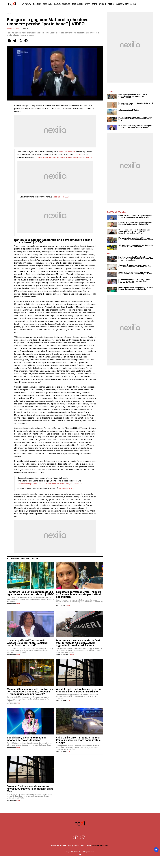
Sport (87, 4)
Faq (134, 4)
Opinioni (102, 4)
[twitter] (14, 42)
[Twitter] (81, 836)
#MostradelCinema (61, 157)
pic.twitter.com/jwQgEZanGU (69, 483)
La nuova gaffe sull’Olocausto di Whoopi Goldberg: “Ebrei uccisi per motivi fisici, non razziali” (27, 643)
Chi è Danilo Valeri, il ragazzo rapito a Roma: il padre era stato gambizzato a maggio (78, 740)
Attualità (26, 4)
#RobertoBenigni (24, 483)
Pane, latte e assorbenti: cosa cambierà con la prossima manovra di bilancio (135, 216)
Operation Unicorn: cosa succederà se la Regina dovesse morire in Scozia (135, 288)
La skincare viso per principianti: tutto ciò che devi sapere (135, 103)
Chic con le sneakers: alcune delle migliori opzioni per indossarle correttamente (132, 96)
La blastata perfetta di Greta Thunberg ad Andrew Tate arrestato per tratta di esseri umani (78, 594)
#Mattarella (78, 154)
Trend (111, 4)
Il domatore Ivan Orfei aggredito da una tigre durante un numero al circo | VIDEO (30, 593)
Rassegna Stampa (124, 4)
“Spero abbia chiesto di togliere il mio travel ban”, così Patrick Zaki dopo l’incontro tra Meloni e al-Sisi (134, 231)
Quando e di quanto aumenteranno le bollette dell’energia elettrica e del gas (134, 265)
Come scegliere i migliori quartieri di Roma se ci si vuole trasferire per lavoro (135, 273)
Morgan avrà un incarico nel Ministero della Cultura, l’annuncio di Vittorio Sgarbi (135, 238)
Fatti (94, 4)
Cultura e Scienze (62, 4)
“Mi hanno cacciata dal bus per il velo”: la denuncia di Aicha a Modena (135, 246)
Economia (47, 4)
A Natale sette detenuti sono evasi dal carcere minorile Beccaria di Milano (78, 690)
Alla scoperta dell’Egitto (128, 110)
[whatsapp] (20, 42)
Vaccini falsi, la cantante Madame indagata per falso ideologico (27, 738)
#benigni (71, 152)
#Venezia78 (51, 483)
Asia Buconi (11, 603)
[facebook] (9, 42)
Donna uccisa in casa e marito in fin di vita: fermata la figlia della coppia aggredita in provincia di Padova (78, 643)
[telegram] (26, 42)
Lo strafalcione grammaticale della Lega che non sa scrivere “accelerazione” (135, 126)
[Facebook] (74, 836)
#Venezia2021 (39, 483)
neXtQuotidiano (13, 29)
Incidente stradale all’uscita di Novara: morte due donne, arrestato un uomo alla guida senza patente (135, 258)
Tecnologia (77, 4)
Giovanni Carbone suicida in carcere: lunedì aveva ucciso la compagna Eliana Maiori (30, 788)
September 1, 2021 (60, 197)
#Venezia (63, 152)
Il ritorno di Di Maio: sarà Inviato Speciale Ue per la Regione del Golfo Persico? (135, 223)
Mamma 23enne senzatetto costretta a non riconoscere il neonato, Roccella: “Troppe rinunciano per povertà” (30, 691)
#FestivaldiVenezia (44, 157)
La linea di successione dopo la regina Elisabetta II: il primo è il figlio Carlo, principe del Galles (134, 281)
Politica (37, 4)
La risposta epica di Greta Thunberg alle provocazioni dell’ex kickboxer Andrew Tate (135, 119)
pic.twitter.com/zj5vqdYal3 (81, 157)
